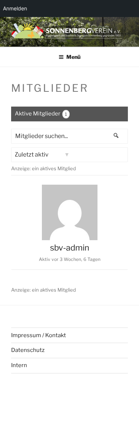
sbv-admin (69, 247)
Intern (19, 365)
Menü (73, 57)
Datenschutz (27, 350)
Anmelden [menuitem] (15, 8)
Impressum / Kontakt (38, 335)
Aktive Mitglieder (41, 113)
